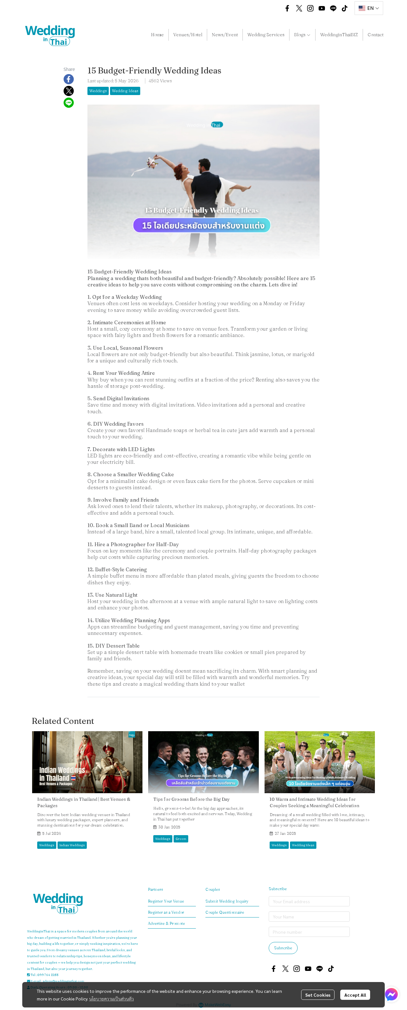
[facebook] (287, 8)
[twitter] (299, 8)
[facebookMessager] (391, 994)
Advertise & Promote (166, 923)
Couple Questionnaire (224, 912)
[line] (333, 8)
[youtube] (322, 8)
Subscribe (283, 947)
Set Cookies (317, 995)
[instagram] (310, 8)
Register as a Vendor (166, 912)
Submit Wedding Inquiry (226, 901)
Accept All (355, 995)
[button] (272, 8)
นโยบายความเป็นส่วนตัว (111, 998)
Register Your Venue (166, 901)
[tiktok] (345, 8)
